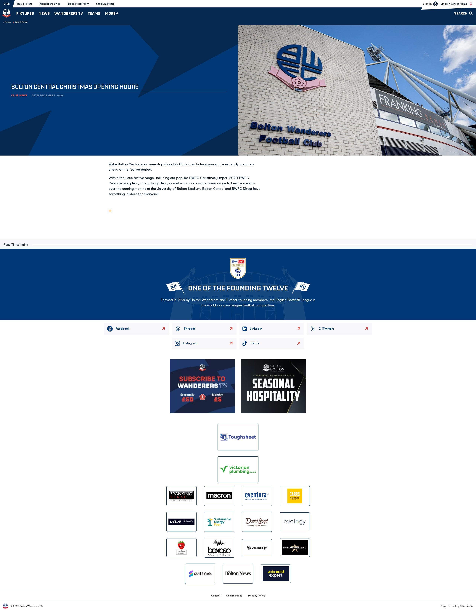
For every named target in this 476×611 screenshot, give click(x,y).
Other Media (466, 606)
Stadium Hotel (105, 3)
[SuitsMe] (200, 574)
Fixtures (25, 13)
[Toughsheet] (238, 437)
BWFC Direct (242, 188)
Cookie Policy (234, 595)
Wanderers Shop (50, 3)
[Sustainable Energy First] (219, 522)
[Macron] (219, 496)
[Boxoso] (219, 548)
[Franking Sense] (181, 496)
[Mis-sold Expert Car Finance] (276, 573)
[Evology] (295, 521)
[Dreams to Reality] (295, 547)
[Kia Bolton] (181, 522)
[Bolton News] (238, 574)
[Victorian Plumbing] (238, 469)
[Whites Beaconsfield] (181, 547)
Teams (94, 13)
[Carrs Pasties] (295, 496)
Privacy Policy (256, 595)
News (44, 13)
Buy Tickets (24, 3)
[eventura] (257, 496)
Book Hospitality (78, 3)
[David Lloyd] (257, 522)
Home (8, 22)
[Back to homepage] (6, 13)
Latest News (21, 22)
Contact (215, 595)
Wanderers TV (68, 13)
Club (7, 3)
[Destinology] (257, 547)
